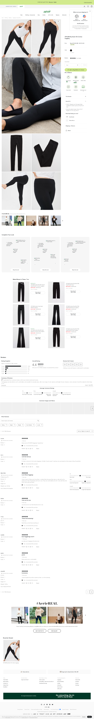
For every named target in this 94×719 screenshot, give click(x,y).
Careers (77, 683)
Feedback (5, 686)
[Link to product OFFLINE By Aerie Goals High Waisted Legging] (21, 315)
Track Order (5, 679)
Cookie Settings (25, 717)
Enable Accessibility (88, 2)
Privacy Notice (8, 717)
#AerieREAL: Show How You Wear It (46, 681)
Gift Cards (59, 688)
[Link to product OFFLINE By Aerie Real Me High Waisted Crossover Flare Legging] (21, 337)
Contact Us (5, 683)
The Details (68, 96)
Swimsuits (64, 15)
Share (69, 130)
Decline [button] (84, 716)
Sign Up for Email (24, 679)
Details (55, 2)
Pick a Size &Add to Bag (38, 293)
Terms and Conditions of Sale (36, 709)
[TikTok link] (44, 704)
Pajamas (57, 15)
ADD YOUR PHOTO (40, 631)
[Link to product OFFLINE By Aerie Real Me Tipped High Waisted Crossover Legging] (21, 292)
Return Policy (5, 681)
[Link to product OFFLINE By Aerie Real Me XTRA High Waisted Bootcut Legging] (56, 315)
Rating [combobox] (3, 425)
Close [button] (89, 716)
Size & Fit (68, 101)
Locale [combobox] (38, 425)
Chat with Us (26, 672)
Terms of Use (84, 28)
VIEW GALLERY (54, 631)
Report (37, 448)
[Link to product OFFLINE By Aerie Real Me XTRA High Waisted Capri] (56, 292)
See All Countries (80, 23)
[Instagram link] (41, 704)
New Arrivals (59, 686)
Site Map (77, 685)
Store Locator (42, 679)
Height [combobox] (11, 425)
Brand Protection (73, 709)
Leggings (59, 679)
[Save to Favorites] (58, 21)
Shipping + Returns (70, 125)
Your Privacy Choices (33, 717)
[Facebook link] (47, 704)
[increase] (86, 65)
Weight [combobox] (19, 425)
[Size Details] (67, 116)
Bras (39, 15)
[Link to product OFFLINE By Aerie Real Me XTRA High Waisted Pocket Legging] (56, 337)
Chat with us (72, 120)
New (21, 15)
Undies (44, 15)
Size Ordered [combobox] (29, 425)
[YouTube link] (52, 704)
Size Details (67, 61)
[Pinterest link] (49, 704)
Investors (77, 681)
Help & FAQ (5, 685)
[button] (76, 18)
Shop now (51, 2)
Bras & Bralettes (60, 681)
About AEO (77, 679)
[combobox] (86, 431)
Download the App (43, 683)
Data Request (46, 709)
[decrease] (82, 65)
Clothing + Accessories (30, 15)
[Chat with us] (67, 120)
